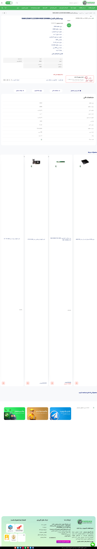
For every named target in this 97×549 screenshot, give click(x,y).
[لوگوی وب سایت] (89, 3)
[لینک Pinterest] (8, 80)
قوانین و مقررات (42, 532)
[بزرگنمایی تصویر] (91, 16)
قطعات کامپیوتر (88, 13)
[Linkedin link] (6, 80)
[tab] (75, 90)
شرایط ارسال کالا (42, 530)
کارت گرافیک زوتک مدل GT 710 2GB (12, 239)
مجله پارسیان (43, 537)
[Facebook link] (11, 80)
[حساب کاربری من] (1, 2)
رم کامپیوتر (81, 13)
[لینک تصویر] (83, 461)
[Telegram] (18, 548)
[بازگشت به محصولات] (4, 13)
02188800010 (52, 538)
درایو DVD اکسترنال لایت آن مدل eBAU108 (85, 239)
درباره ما (44, 527)
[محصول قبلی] (6, 13)
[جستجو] (17, 3)
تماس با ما (43, 525)
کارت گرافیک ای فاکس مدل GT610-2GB (36, 239)
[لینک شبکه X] (10, 80)
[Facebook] (33, 548)
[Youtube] (28, 548)
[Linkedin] (20, 548)
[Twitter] (30, 548)
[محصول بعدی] (3, 13)
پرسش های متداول (42, 535)
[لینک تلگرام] (4, 80)
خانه (94, 13)
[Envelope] (15, 548)
